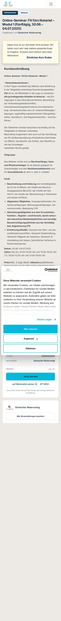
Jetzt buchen (30, 376)
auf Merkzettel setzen (23, 384)
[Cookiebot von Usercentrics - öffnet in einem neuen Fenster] (45, 270)
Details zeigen (44, 319)
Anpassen (29, 338)
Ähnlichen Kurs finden (39, 57)
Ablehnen (31, 348)
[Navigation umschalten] (51, 4)
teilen (46, 384)
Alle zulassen (30, 329)
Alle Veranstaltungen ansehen (30, 416)
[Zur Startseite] (8, 4)
